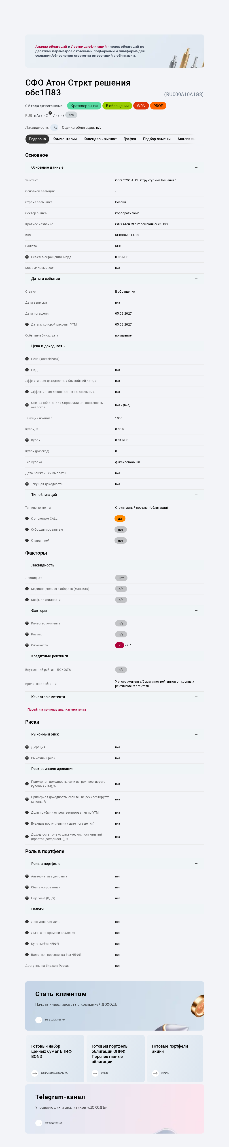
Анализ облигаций (51, 47)
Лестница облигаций (89, 47)
